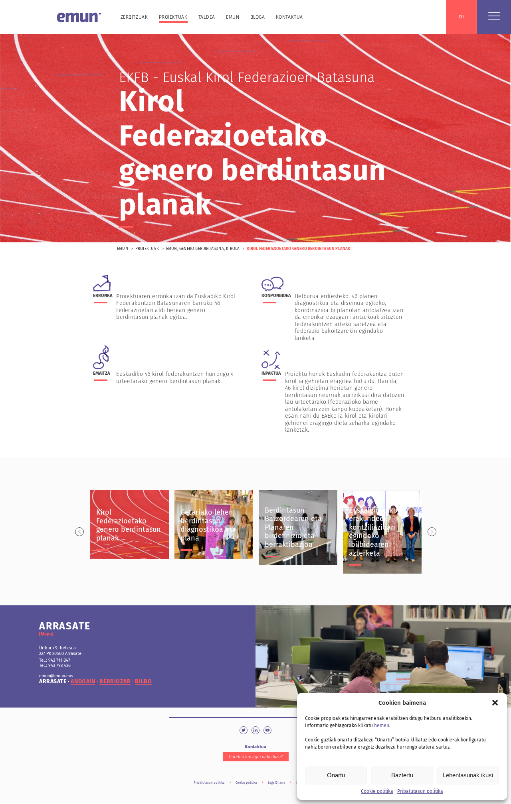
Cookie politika (377, 791)
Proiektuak (173, 17)
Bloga (257, 17)
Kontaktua (289, 17)
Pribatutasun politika (420, 791)
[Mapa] (46, 634)
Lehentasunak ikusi (468, 775)
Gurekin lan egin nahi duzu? (256, 756)
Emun (232, 17)
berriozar (115, 681)
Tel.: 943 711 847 (54, 660)
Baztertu (402, 775)
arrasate (52, 681)
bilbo (143, 681)
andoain (83, 681)
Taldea (207, 17)
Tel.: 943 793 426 (55, 665)
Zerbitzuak (134, 17)
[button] (495, 703)
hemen (381, 725)
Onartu (336, 775)
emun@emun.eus (56, 675)
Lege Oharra (276, 782)
